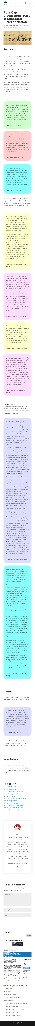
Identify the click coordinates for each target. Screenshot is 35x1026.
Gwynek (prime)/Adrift (11, 1012)
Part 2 (12, 56)
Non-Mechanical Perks (16, 808)
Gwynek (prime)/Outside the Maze (14, 1009)
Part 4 (5, 766)
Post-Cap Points (13, 789)
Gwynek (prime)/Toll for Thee (13, 1015)
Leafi (6, 25)
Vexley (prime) (8, 1000)
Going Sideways (13, 801)
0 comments (16, 27)
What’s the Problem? (14, 787)
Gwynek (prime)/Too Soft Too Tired (15, 1006)
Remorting (11, 796)
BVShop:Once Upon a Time (12, 997)
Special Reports (8, 27)
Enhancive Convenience (15, 805)
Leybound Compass (10, 994)
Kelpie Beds (7, 991)
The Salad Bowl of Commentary (19, 810)
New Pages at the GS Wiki (17, 985)
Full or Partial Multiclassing (17, 798)
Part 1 (5, 56)
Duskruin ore (8, 988)
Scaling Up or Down (14, 794)
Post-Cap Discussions (22, 25)
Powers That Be (13, 803)
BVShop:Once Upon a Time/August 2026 (16, 1003)
